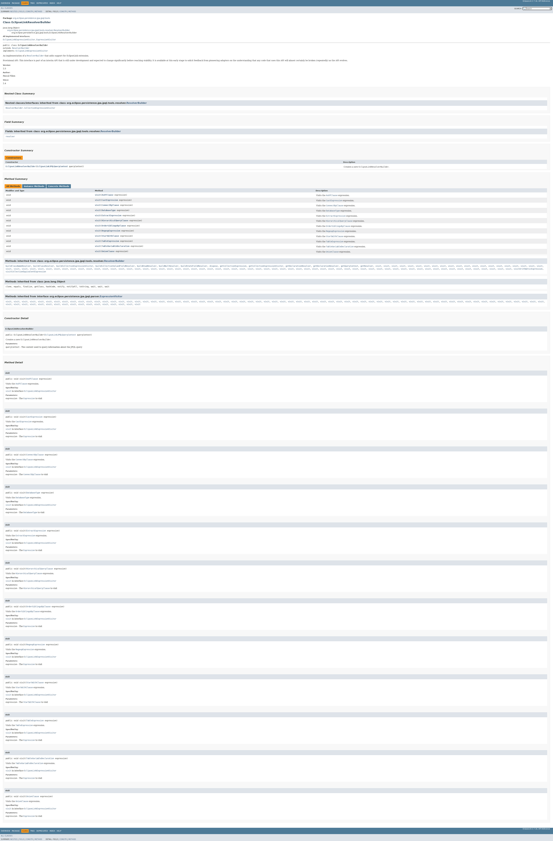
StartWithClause (110, 236)
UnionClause (108, 251)
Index (52, 3)
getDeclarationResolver (298, 266)
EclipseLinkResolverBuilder (21, 166)
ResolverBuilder (20, 48)
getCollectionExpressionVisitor (266, 266)
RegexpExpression (111, 231)
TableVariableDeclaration (115, 246)
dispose (214, 266)
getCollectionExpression (233, 266)
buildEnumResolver (147, 266)
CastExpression (110, 200)
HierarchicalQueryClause (115, 220)
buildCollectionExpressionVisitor (74, 266)
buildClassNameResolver (18, 266)
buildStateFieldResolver (194, 266)
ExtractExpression (111, 215)
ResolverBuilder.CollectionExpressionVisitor (30, 108)
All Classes (7, 8)
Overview (5, 3)
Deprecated (42, 3)
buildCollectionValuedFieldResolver (115, 266)
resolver (10, 136)
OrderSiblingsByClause (114, 226)
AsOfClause (107, 195)
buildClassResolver (43, 266)
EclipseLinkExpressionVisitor (19, 39)
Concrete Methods (58, 186)
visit (98, 195)
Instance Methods (34, 186)
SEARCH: (518, 9)
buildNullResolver (168, 266)
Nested (13, 12)
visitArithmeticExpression (528, 269)
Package (16, 3)
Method (38, 12)
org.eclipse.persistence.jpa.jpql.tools (31, 18)
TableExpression (110, 241)
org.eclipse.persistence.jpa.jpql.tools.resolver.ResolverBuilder (38, 30)
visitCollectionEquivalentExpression (26, 271)
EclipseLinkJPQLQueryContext (52, 166)
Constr (29, 12)
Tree (32, 3)
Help (59, 3)
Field (21, 12)
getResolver (366, 266)
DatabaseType (109, 210)
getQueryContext (349, 266)
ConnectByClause (110, 205)
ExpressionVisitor (46, 39)
